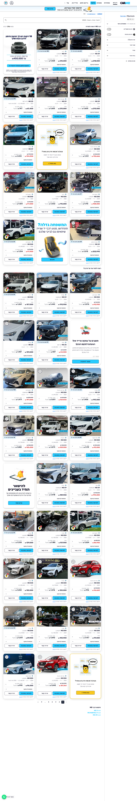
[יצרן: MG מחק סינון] (128, 19)
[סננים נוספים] (126, 61)
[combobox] (54, 20)
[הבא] (74, 39)
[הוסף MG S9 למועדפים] (73, 32)
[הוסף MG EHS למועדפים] (73, 127)
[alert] (76, 51)
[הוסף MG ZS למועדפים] (6, 80)
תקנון (87, 72)
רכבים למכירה (91, 14)
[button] (84, 2)
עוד (68, 3)
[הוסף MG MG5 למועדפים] (6, 657)
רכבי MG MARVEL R (94, 713)
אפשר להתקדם (85, 361)
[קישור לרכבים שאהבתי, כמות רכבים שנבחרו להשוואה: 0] (6, 3)
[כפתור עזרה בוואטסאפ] (4, 797)
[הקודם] (97, 39)
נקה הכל (123, 16)
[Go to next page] (38, 702)
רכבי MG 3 (97, 710)
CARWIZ (99, 14)
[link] (85, 39)
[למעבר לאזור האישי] (11, 3)
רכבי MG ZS (97, 715)
